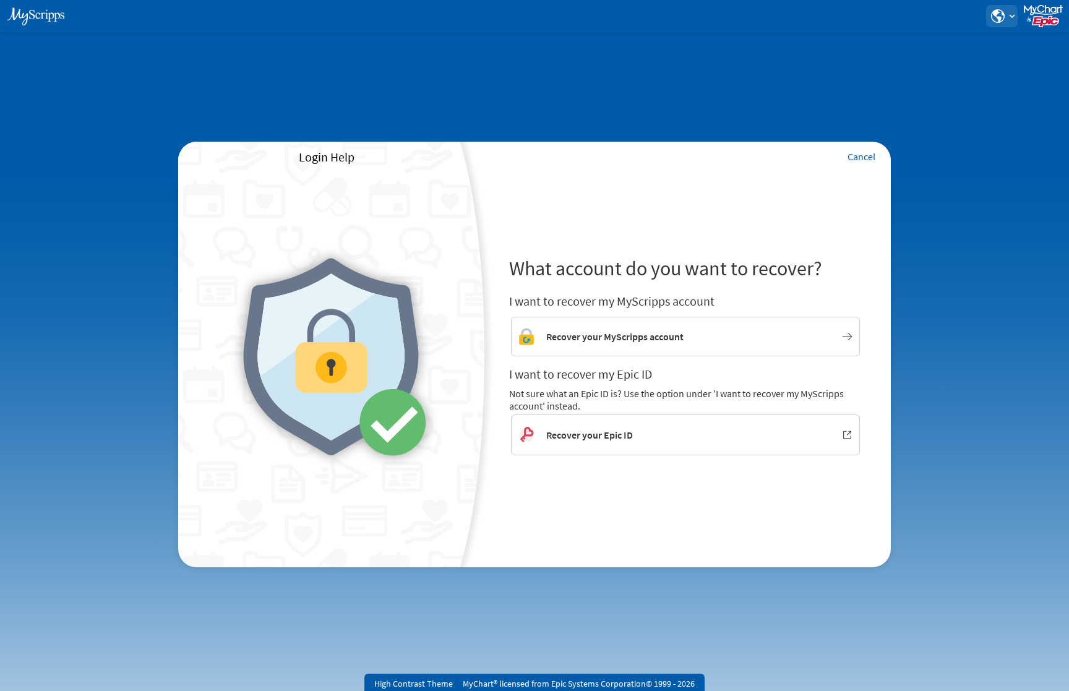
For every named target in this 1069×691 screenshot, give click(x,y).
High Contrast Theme (413, 683)
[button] (1001, 16)
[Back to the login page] (42, 16)
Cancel (861, 156)
